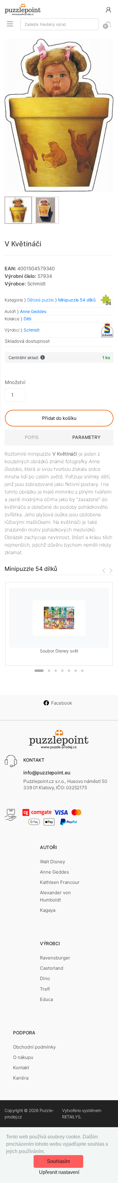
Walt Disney (52, 861)
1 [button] (39, 670)
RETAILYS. (71, 1116)
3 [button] (55, 670)
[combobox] (59, 24)
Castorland (51, 968)
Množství (15, 382)
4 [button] (62, 670)
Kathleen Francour (60, 882)
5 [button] (69, 670)
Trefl (45, 989)
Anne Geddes (54, 872)
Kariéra (20, 1078)
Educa (46, 999)
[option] (59, 115)
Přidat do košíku (59, 418)
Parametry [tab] (86, 437)
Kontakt (21, 1067)
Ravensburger (55, 958)
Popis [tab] (32, 437)
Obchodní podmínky (34, 1047)
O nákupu (23, 1057)
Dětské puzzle (40, 299)
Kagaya (47, 910)
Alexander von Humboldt (55, 896)
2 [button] (49, 670)
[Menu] (10, 23)
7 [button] (82, 670)
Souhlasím (58, 1161)
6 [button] (75, 670)
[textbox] (59, 24)
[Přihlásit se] (108, 9)
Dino (45, 978)
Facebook (61, 703)
